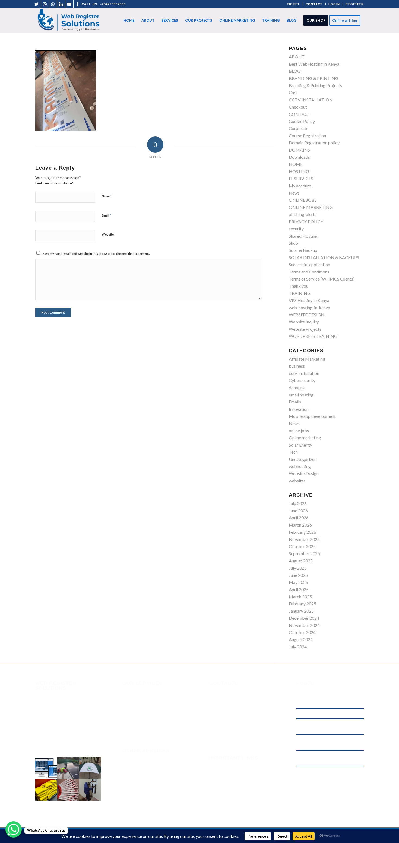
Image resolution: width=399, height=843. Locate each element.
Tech (293, 451)
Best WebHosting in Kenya (314, 63)
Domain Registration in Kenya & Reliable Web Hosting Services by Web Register (327, 773)
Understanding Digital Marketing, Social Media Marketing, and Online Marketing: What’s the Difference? (327, 698)
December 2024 (304, 618)
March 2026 (300, 524)
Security (216, 766)
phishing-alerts (302, 214)
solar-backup (134, 782)
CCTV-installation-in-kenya (148, 793)
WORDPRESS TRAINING (313, 336)
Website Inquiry (304, 321)
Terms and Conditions (309, 271)
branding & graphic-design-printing (155, 760)
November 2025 (304, 539)
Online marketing (305, 437)
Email (106, 215)
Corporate (298, 128)
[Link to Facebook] (78, 4)
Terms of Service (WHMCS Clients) (321, 278)
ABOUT (297, 56)
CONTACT (314, 4)
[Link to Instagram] (45, 4)
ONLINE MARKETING (311, 207)
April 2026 (299, 517)
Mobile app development (312, 416)
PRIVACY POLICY (306, 221)
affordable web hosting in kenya (320, 713)
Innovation (299, 409)
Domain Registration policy (314, 142)
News (294, 192)
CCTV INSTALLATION (311, 99)
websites (297, 480)
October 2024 (302, 632)
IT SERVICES (301, 178)
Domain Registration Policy (234, 802)
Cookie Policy (302, 121)
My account (300, 185)
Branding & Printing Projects (315, 85)
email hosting (301, 394)
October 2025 (302, 546)
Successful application (309, 264)
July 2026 (298, 503)
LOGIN (334, 4)
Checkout (298, 106)
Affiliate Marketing (307, 358)
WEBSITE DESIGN (306, 314)
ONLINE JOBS (303, 199)
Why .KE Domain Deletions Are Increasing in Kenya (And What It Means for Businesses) (329, 726)
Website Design (304, 473)
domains (297, 387)
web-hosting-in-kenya (309, 307)
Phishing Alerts (223, 773)
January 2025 (301, 610)
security (296, 228)
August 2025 (301, 560)
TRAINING (300, 293)
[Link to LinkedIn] (61, 4)
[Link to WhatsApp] (53, 4)
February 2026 (302, 532)
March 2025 (300, 596)
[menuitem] (129, 20)
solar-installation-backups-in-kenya (155, 771)
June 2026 (298, 510)
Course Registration (307, 135)
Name (107, 196)
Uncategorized (303, 459)
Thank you (298, 285)
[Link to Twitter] (37, 4)
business (297, 365)
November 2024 (304, 625)
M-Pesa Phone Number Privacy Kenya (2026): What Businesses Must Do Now (325, 758)
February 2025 (302, 603)
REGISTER (355, 4)
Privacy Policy (222, 794)
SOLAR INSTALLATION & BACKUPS (324, 257)
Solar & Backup (303, 250)
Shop (293, 243)
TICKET (293, 4)
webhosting (300, 466)
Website (108, 234)
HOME (296, 164)
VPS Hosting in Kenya (309, 300)
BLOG (294, 71)
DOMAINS (299, 149)
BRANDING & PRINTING (313, 78)
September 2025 (304, 553)
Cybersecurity (302, 380)
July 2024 (298, 646)
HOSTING (299, 171)
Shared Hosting (303, 235)
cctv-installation (304, 373)
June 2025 (298, 575)
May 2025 (298, 582)
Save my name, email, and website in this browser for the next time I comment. (96, 253)
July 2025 (298, 567)
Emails (295, 401)
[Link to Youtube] (69, 4)
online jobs (299, 430)
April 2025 (299, 589)
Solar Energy (300, 444)
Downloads (299, 157)
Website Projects (305, 329)
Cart (293, 92)
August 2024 (301, 639)
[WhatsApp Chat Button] (13, 829)
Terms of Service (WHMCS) (235, 780)
